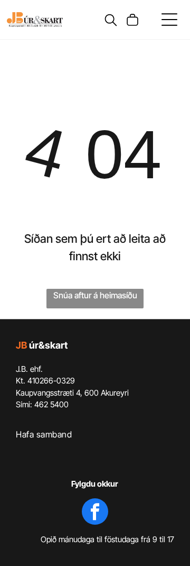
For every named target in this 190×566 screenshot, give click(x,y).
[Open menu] (169, 20)
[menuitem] (95, 434)
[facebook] (95, 512)
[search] (110, 21)
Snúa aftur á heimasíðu (95, 295)
